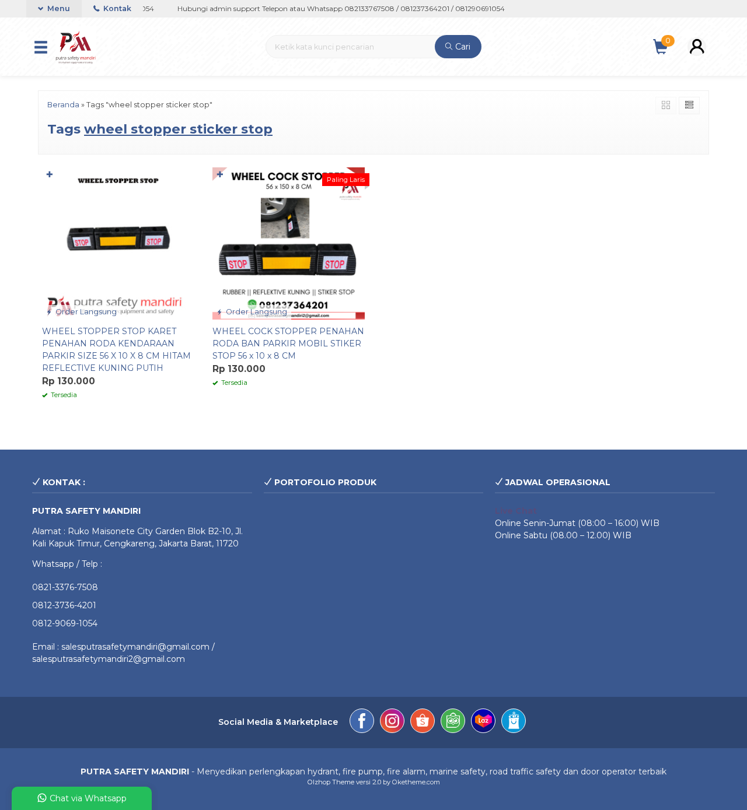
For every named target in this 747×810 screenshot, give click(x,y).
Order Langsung (85, 311)
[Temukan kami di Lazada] (483, 723)
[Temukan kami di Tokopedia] (453, 723)
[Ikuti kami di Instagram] (392, 723)
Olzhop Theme (331, 782)
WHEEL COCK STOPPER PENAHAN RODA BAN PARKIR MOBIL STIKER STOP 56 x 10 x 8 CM (288, 343)
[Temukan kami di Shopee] (422, 723)
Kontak (116, 8)
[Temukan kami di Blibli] (513, 723)
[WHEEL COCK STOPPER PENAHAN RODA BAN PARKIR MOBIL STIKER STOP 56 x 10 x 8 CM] (288, 242)
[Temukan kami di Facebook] (362, 723)
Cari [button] (461, 46)
